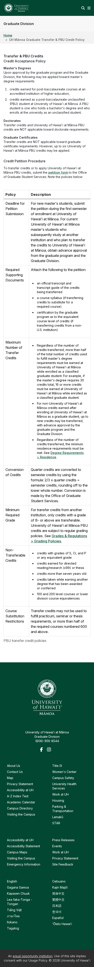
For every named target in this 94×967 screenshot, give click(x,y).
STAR (56, 823)
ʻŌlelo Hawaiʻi (62, 924)
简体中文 (58, 893)
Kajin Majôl (60, 887)
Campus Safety (63, 778)
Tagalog (13, 928)
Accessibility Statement (23, 846)
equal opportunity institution (32, 956)
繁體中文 (58, 899)
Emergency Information (23, 864)
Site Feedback (62, 864)
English (12, 881)
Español (58, 918)
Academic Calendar (21, 802)
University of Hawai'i (75, 960)
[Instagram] (49, 750)
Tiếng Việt (14, 910)
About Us (13, 766)
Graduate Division (18, 24)
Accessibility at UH (20, 790)
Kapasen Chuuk (18, 893)
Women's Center (64, 772)
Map (10, 778)
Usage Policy (37, 960)
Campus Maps (17, 852)
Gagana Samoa (18, 887)
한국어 (56, 912)
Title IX (57, 766)
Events (57, 846)
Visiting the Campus (21, 814)
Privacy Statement (20, 784)
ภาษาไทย (13, 916)
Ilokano (12, 922)
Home (7, 35)
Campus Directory (20, 808)
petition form (58, 172)
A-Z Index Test (17, 796)
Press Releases (63, 840)
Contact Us (15, 772)
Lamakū (57, 817)
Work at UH (60, 794)
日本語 (56, 905)
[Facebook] (42, 750)
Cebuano (59, 881)
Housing (58, 800)
